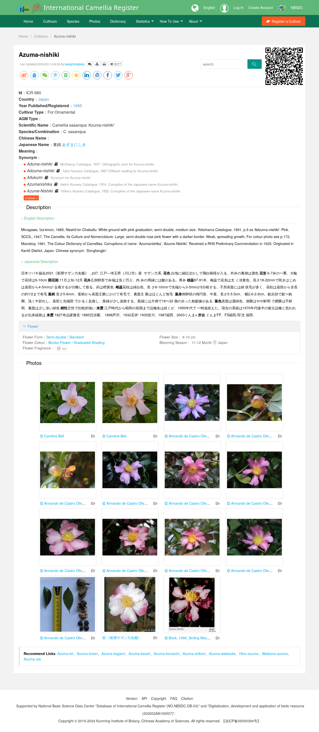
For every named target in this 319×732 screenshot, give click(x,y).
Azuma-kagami (113, 653)
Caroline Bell (53, 435)
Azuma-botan (87, 653)
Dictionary (118, 21)
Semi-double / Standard (65, 336)
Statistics (143, 21)
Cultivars (50, 21)
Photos (94, 21)
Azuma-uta (32, 658)
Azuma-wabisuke (222, 653)
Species (73, 21)
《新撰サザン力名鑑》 (123, 637)
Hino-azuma (248, 653)
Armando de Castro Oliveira (190, 435)
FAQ (173, 698)
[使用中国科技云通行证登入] (281, 7)
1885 (77, 105)
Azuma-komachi (166, 653)
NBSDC (297, 7)
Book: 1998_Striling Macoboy (191, 637)
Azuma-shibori (194, 653)
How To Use (169, 21)
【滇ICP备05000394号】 (241, 720)
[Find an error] (89, 63)
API (144, 698)
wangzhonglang (74, 64)
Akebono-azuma (275, 653)
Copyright (158, 698)
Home (28, 21)
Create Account (260, 7)
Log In (238, 7)
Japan (43, 99)
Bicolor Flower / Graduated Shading (76, 342)
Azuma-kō (65, 653)
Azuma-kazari (139, 653)
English (209, 7)
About (193, 21)
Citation (187, 698)
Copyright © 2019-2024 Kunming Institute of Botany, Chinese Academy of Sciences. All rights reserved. (139, 720)
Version (132, 698)
